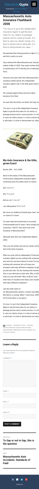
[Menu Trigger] (34, 4)
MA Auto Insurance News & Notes (20, 327)
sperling (8, 325)
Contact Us (19, 484)
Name (6, 391)
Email (6, 402)
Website (6, 412)
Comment (7, 358)
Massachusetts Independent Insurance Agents (17, 330)
